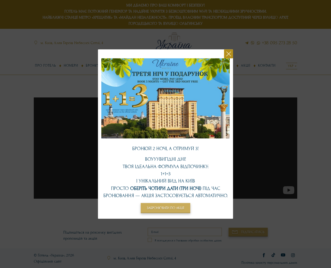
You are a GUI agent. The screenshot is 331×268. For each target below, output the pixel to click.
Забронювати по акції (165, 208)
